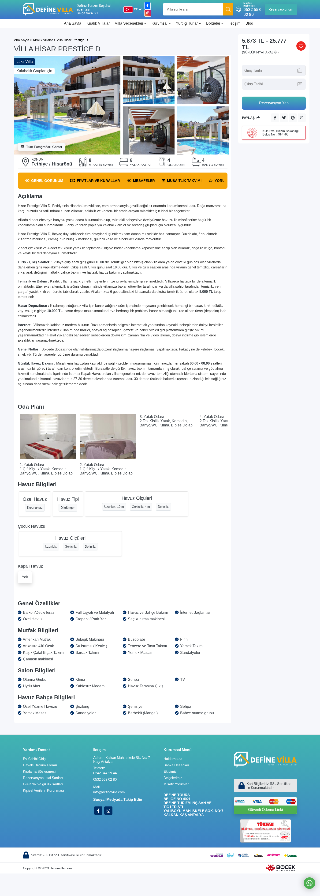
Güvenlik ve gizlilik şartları (43, 784)
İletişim (234, 23)
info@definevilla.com (109, 792)
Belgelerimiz (173, 778)
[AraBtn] (228, 9)
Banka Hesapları (176, 765)
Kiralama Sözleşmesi (39, 771)
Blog (249, 23)
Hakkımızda (173, 759)
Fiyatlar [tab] (98, 181)
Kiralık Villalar (98, 23)
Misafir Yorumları (177, 784)
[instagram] (147, 13)
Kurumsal (159, 23)
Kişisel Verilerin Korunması (43, 790)
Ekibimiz (170, 771)
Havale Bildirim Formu (40, 765)
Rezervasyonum (281, 9)
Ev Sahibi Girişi (34, 759)
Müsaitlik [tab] (184, 181)
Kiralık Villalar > (44, 40)
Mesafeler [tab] (144, 181)
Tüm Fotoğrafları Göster (44, 147)
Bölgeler (213, 23)
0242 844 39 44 (105, 773)
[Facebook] (98, 810)
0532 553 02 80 (252, 12)
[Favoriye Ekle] (301, 46)
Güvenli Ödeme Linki (265, 810)
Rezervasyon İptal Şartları (43, 778)
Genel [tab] (47, 181)
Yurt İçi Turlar (187, 23)
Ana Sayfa (72, 23)
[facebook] (147, 5)
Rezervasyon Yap (274, 103)
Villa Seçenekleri (129, 23)
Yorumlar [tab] (225, 181)
